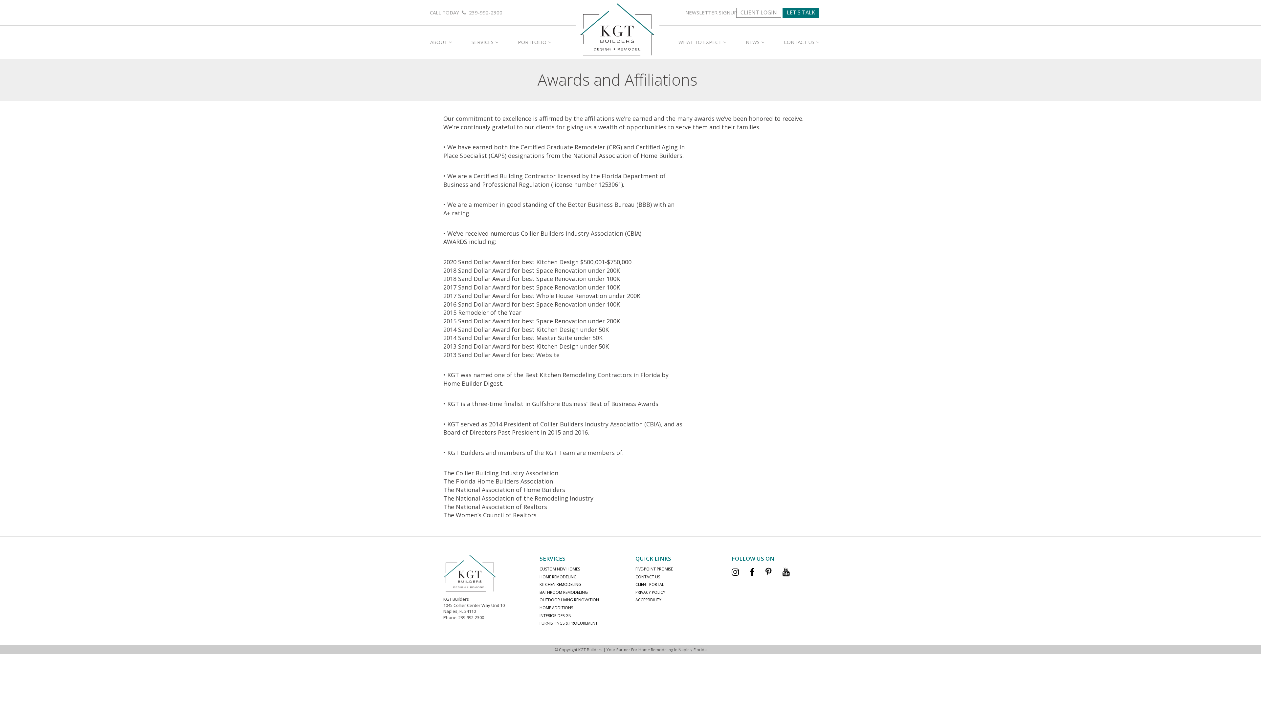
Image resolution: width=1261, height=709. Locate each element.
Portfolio (532, 42)
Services (483, 42)
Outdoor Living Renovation (569, 600)
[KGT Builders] (617, 28)
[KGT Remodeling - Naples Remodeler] (470, 573)
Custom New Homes (560, 569)
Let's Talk (801, 12)
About (438, 42)
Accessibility (648, 600)
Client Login (759, 12)
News (753, 42)
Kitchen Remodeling (560, 584)
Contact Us (799, 42)
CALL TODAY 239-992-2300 (466, 12)
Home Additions (556, 608)
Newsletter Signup (711, 12)
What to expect (699, 42)
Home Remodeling (558, 577)
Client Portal (649, 584)
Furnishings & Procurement (569, 623)
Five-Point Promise (654, 569)
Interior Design (555, 615)
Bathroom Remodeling (564, 592)
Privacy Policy (650, 592)
